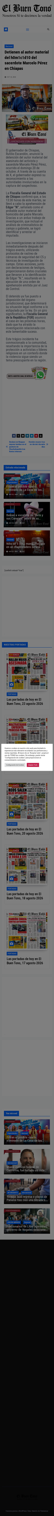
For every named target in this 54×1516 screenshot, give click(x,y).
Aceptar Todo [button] (32, 765)
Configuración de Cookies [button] (15, 765)
